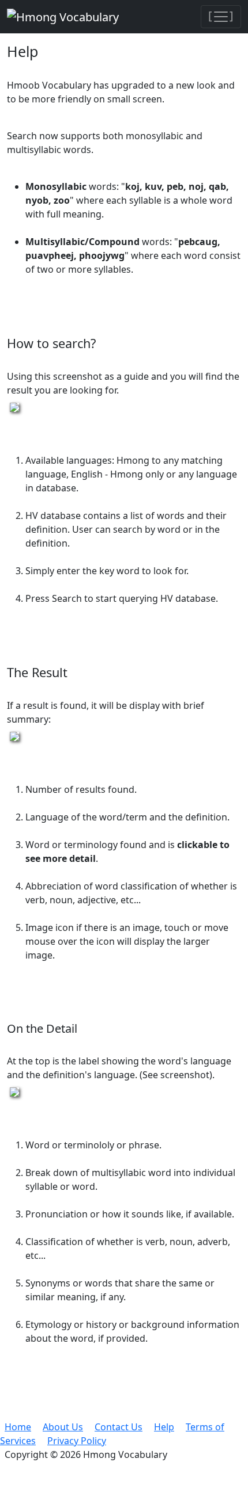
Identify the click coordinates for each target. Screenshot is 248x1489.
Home (18, 1427)
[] (221, 15)
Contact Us (118, 1427)
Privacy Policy (76, 1440)
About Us (63, 1427)
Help (164, 1427)
